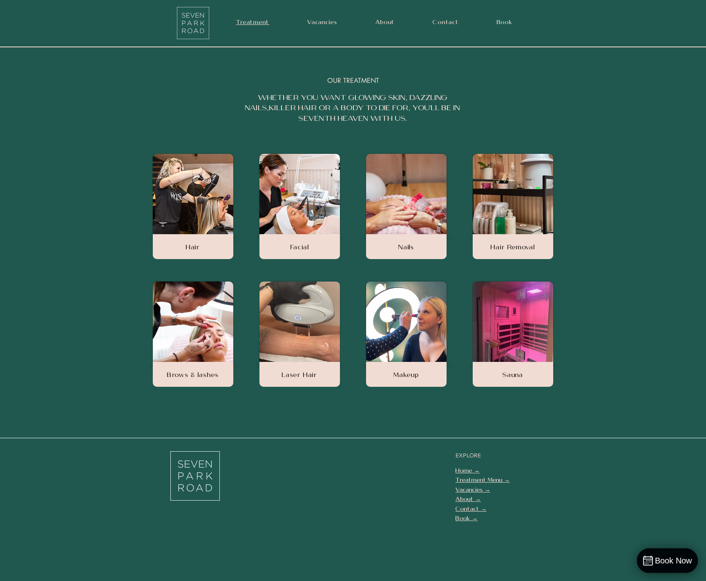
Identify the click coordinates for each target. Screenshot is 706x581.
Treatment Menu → (483, 479)
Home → (468, 470)
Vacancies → (473, 489)
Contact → (471, 508)
